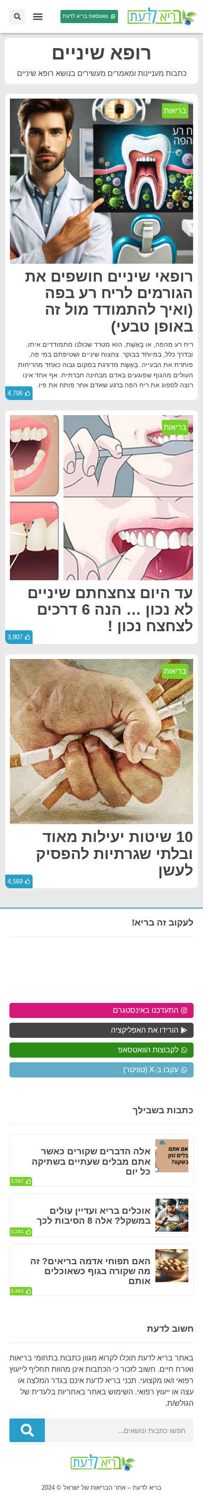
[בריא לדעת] (160, 16)
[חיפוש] (27, 1430)
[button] (37, 17)
